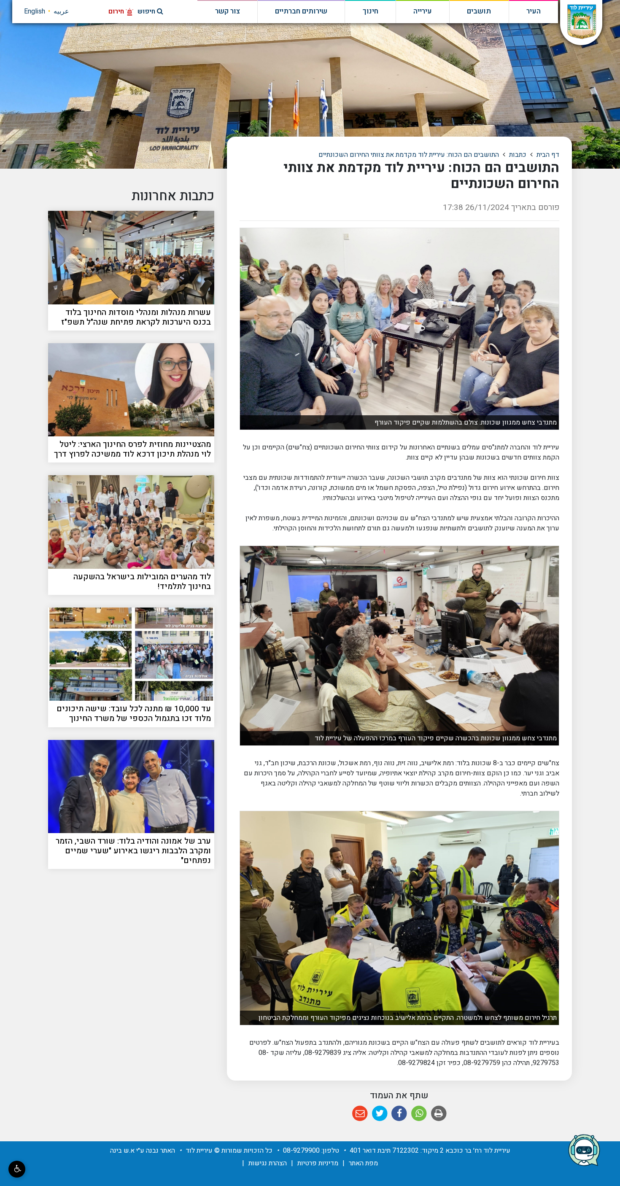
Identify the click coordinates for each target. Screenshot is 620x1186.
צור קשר (227, 11)
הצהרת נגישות (267, 1163)
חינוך (370, 11)
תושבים (479, 11)
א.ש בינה (122, 1151)
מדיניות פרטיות (317, 1163)
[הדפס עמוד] (439, 1114)
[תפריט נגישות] (16, 1169)
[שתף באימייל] (360, 1114)
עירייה (422, 11)
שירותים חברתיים (301, 11)
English (34, 11)
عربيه (61, 11)
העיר (533, 11)
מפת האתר (363, 1163)
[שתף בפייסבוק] (400, 1114)
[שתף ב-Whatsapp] (419, 1114)
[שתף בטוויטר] (380, 1114)
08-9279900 (301, 1151)
